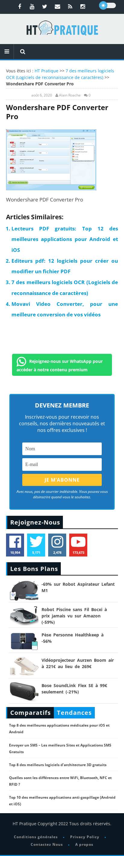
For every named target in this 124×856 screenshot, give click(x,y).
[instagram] (82, 6)
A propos (84, 844)
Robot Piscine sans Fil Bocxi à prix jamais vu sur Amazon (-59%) (74, 616)
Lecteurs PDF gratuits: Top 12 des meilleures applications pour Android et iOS (64, 239)
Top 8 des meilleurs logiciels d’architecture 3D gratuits (58, 764)
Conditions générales (36, 836)
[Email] (57, 6)
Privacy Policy (84, 836)
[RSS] (70, 6)
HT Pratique (46, 71)
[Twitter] (45, 6)
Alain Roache (70, 95)
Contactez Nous (47, 844)
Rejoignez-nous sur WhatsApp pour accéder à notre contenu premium (60, 365)
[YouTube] (32, 6)
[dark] (107, 5)
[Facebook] (19, 6)
